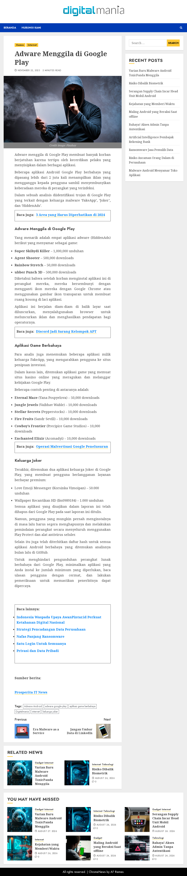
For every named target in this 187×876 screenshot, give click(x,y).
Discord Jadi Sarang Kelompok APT (66, 331)
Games (20, 45)
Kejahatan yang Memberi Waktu (152, 104)
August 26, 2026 (105, 778)
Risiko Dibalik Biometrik (103, 771)
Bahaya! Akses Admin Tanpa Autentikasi (163, 847)
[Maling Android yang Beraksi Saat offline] (78, 848)
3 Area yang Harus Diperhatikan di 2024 (70, 215)
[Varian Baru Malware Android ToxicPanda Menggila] (19, 772)
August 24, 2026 (106, 855)
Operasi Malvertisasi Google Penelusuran (72, 446)
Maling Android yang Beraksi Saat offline (107, 847)
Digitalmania (22, 711)
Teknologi (107, 764)
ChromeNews (97, 872)
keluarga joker (50, 711)
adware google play (55, 706)
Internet (32, 45)
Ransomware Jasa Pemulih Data (151, 150)
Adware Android (33, 706)
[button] (181, 27)
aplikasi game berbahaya (83, 706)
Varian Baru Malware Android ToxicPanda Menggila (44, 775)
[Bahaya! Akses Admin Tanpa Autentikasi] (137, 848)
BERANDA (10, 27)
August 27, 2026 (47, 831)
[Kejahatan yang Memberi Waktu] (19, 848)
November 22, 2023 (29, 70)
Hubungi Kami (31, 27)
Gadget (39, 762)
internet (36, 711)
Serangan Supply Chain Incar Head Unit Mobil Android (165, 820)
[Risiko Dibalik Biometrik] (76, 772)
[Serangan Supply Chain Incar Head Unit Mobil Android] (137, 819)
